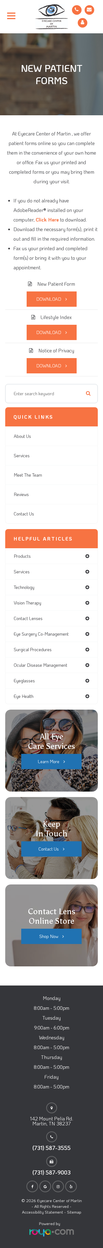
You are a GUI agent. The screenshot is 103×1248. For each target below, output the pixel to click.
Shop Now (48, 936)
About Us (22, 436)
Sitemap (74, 1212)
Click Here (47, 219)
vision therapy (27, 603)
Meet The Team (28, 475)
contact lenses (28, 618)
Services (22, 455)
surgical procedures (33, 649)
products (22, 556)
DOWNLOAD (48, 299)
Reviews (21, 494)
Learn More (48, 761)
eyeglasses (24, 680)
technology (24, 587)
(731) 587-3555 (51, 1147)
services (22, 571)
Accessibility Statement (42, 1212)
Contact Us (24, 514)
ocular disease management (40, 665)
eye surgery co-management (41, 634)
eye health (24, 696)
